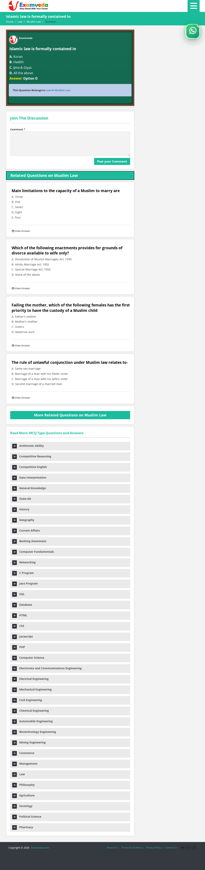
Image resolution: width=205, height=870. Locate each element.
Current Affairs (28, 530)
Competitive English (32, 467)
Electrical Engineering (33, 679)
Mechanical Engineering (34, 689)
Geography (25, 520)
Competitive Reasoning (34, 456)
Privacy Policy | (154, 847)
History (23, 509)
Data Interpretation (31, 477)
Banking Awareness (31, 541)
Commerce (25, 753)
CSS (20, 626)
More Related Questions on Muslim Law (70, 415)
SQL (21, 594)
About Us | (113, 847)
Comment (17, 129)
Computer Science (30, 657)
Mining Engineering (31, 742)
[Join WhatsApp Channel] (192, 31)
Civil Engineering (29, 700)
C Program (25, 573)
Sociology (24, 806)
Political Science (29, 816)
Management (27, 763)
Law (48, 90)
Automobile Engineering (35, 721)
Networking (26, 562)
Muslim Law (62, 90)
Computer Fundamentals (35, 552)
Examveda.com (39, 847)
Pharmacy (25, 827)
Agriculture (26, 795)
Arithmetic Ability (30, 446)
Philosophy (26, 785)
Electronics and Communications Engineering (49, 668)
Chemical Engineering (33, 710)
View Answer (22, 231)
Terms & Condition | (132, 847)
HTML (22, 615)
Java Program (27, 583)
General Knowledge (31, 488)
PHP (21, 647)
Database (24, 605)
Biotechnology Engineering (36, 732)
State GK (24, 499)
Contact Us (171, 847)
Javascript (25, 636)
